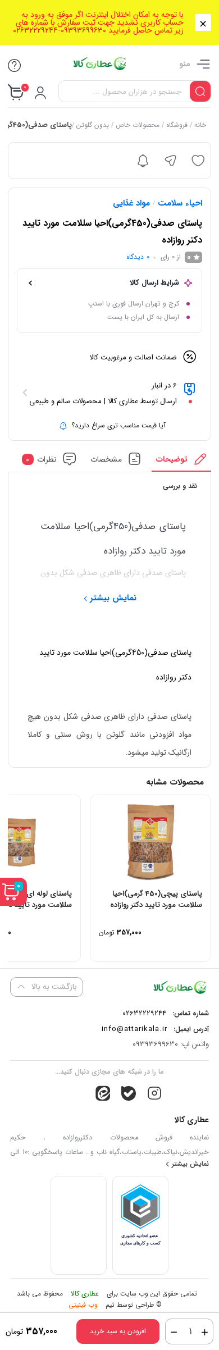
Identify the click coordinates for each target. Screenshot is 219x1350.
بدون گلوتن (92, 125)
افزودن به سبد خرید (118, 1331)
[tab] (182, 462)
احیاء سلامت (180, 203)
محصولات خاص (137, 125)
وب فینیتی (83, 1304)
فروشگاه (176, 125)
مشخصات (106, 459)
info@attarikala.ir (134, 1029)
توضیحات (172, 459)
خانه (200, 125)
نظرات (41, 459)
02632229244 (144, 1013)
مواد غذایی (131, 203)
